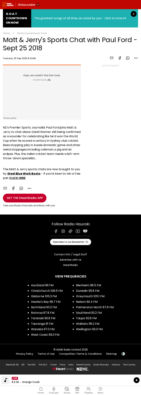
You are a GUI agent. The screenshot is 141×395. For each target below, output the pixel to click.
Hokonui (116, 364)
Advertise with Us (70, 260)
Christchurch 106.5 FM (47, 291)
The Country (129, 364)
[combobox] (136, 58)
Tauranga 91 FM (42, 324)
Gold (70, 364)
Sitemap (111, 354)
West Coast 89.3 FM (45, 335)
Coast (53, 364)
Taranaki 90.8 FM (43, 318)
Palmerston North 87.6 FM (95, 307)
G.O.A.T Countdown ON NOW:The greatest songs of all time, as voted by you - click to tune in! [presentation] (70, 18)
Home (6, 33)
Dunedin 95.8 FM (87, 291)
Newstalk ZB (12, 364)
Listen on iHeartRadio (70, 380)
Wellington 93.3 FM (89, 329)
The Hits (31, 364)
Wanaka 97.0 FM (43, 329)
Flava (62, 364)
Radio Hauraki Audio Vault (32, 33)
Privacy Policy (24, 354)
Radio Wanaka (101, 364)
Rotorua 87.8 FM (42, 313)
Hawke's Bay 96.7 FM (45, 302)
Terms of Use (46, 354)
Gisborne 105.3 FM (44, 296)
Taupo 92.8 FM (86, 318)
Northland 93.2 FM (44, 307)
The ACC (43, 364)
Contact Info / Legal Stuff (70, 254)
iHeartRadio (70, 265)
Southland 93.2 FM (89, 313)
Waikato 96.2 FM (87, 324)
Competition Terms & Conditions (80, 354)
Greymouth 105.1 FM (90, 296)
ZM (22, 364)
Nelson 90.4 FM (86, 302)
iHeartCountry (83, 364)
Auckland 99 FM (42, 285)
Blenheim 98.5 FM (88, 285)
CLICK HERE (17, 178)
